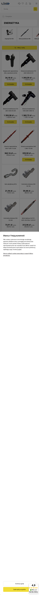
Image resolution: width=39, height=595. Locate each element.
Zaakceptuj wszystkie (19, 589)
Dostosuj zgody (19, 583)
